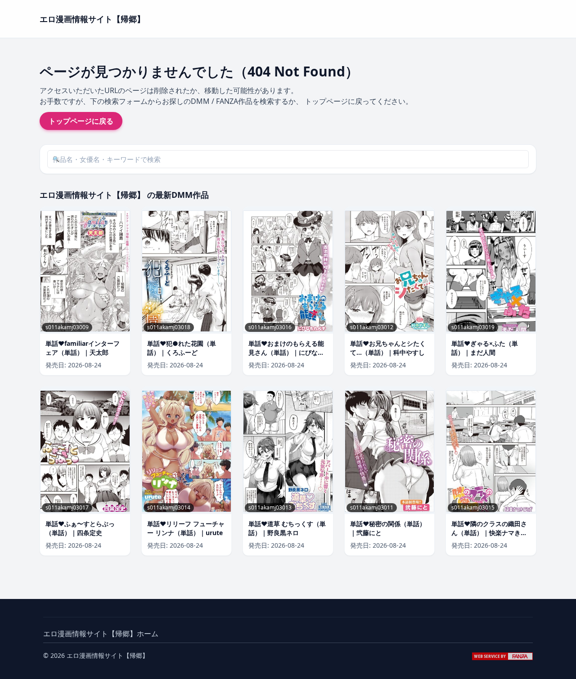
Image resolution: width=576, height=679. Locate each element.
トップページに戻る (81, 121)
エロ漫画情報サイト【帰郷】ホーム (100, 634)
